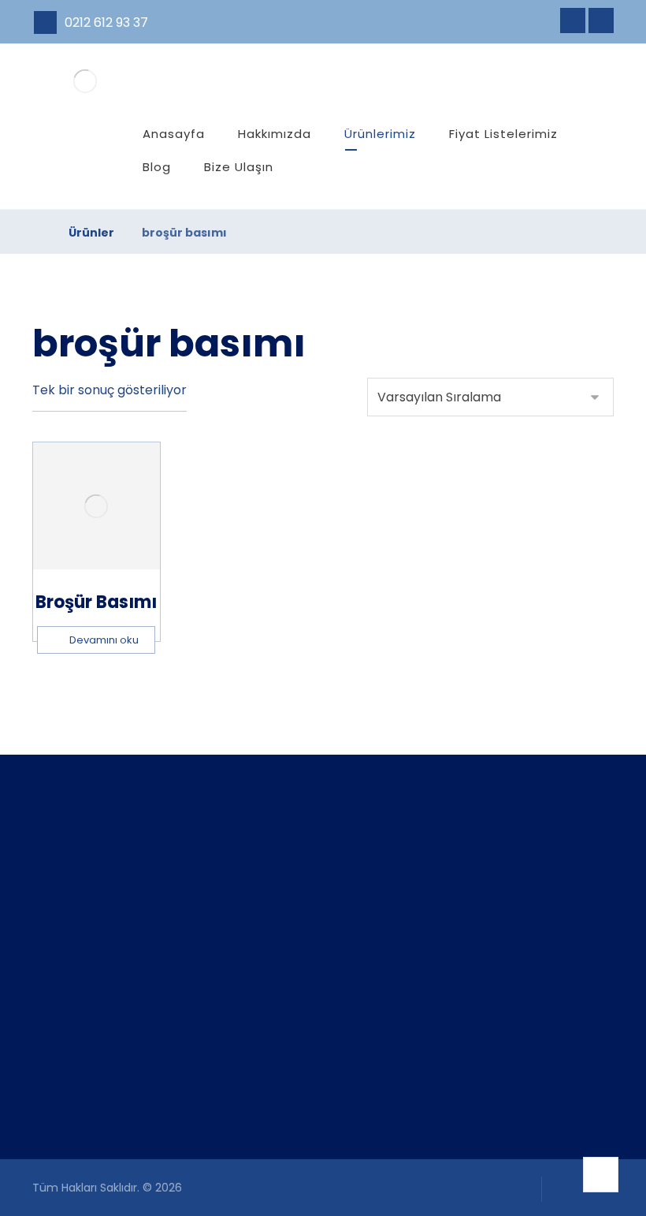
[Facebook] (572, 20)
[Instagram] (71, 1100)
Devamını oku (104, 639)
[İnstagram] (601, 20)
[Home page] (36, 233)
